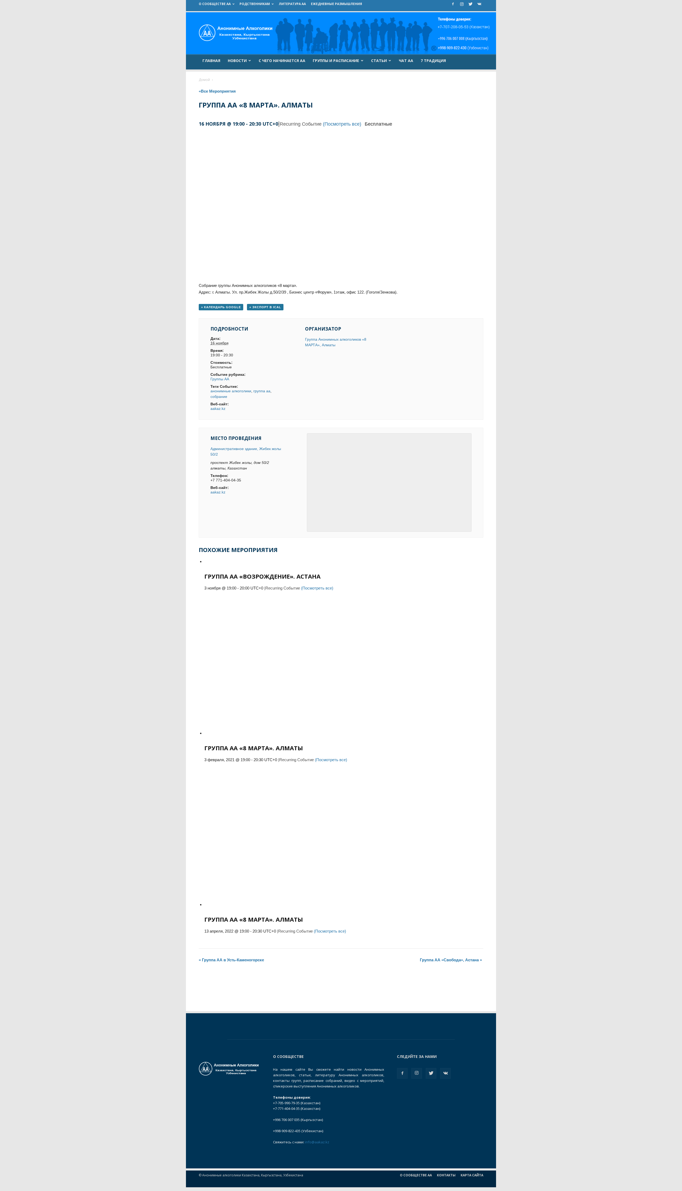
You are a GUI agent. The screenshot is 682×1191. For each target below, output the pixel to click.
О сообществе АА (215, 4)
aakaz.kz (217, 408)
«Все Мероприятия (217, 91)
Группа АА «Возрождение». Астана (262, 576)
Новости (237, 60)
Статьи (379, 60)
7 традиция (433, 60)
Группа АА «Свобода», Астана (451, 960)
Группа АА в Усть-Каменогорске (231, 960)
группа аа (261, 391)
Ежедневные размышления (336, 4)
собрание (218, 396)
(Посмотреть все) (342, 124)
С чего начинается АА (282, 60)
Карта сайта (472, 1175)
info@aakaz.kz (317, 1142)
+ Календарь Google (221, 307)
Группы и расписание (336, 60)
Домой (204, 79)
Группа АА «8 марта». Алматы (253, 748)
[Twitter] (470, 4)
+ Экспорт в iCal (265, 307)
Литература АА (292, 4)
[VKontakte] (479, 4)
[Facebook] (453, 4)
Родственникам (254, 4)
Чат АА (406, 60)
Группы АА (219, 379)
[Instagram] (462, 4)
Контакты (446, 1175)
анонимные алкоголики (230, 391)
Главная (211, 60)
